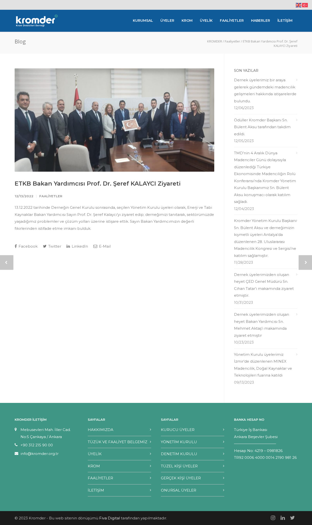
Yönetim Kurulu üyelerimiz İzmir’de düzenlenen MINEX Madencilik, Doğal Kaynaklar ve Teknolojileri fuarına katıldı (263, 365)
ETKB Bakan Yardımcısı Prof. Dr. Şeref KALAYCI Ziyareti (98, 183)
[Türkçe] (305, 4)
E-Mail (104, 246)
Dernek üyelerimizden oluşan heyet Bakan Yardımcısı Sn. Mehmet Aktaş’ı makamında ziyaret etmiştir (261, 325)
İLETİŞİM (284, 20)
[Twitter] (292, 518)
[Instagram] (273, 518)
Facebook (28, 246)
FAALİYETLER (232, 20)
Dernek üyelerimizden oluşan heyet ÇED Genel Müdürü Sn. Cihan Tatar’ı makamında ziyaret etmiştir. (264, 285)
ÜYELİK (206, 20)
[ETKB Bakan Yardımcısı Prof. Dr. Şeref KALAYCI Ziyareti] (114, 120)
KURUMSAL (143, 20)
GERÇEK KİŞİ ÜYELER (181, 478)
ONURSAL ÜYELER (178, 490)
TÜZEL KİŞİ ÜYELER (179, 466)
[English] (299, 4)
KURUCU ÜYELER (178, 429)
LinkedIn (79, 246)
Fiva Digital (109, 518)
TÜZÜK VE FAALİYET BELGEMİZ (117, 442)
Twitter (54, 246)
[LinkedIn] (283, 518)
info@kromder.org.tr (39, 453)
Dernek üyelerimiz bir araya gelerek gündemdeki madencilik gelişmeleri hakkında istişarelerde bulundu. (265, 90)
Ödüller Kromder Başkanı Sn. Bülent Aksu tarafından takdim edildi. (262, 127)
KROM (187, 20)
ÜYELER (167, 20)
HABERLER (260, 20)
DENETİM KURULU (179, 454)
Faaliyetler (50, 196)
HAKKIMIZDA (100, 429)
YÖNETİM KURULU (179, 442)
